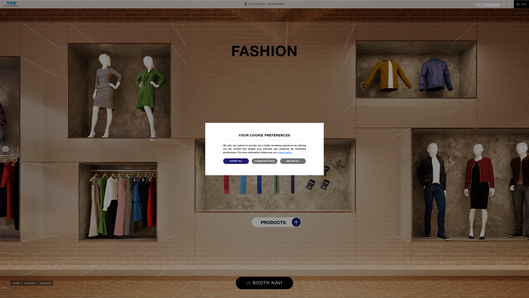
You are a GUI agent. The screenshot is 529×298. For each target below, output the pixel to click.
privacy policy (284, 153)
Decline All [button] (293, 161)
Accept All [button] (236, 161)
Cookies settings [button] (264, 161)
